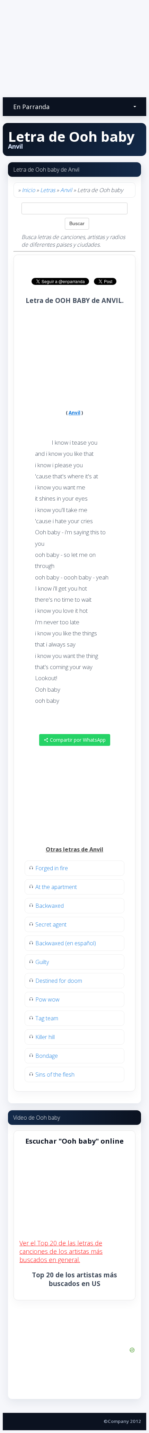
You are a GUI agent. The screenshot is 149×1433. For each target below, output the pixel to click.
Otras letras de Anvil (74, 849)
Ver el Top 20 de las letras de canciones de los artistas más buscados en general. (61, 1251)
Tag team (46, 1018)
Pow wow (47, 999)
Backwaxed (49, 905)
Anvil (66, 190)
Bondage (46, 1056)
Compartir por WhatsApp (77, 739)
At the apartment (56, 887)
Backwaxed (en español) (65, 943)
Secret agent (51, 924)
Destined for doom (58, 981)
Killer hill (45, 1037)
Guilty (42, 962)
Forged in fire (51, 868)
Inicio (28, 190)
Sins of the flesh (54, 1074)
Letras (47, 190)
